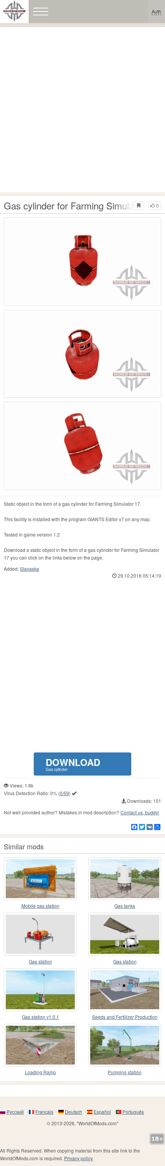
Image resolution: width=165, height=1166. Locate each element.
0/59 (64, 793)
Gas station (40, 961)
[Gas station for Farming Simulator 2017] (40, 934)
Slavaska (29, 568)
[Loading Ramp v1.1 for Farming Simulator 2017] (40, 1045)
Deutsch (73, 1111)
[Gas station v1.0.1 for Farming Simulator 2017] (40, 989)
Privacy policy (78, 1158)
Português (133, 1111)
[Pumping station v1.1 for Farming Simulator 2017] (124, 1045)
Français (44, 1111)
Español (102, 1111)
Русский (15, 1111)
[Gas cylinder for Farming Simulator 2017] (82, 262)
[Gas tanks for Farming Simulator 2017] (124, 878)
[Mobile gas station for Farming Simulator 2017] (40, 878)
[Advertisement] (82, 109)
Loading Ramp (40, 1072)
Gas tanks (124, 905)
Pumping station (125, 1072)
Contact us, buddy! (139, 812)
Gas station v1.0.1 (40, 1016)
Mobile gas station (40, 905)
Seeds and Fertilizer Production (125, 1016)
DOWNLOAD (73, 764)
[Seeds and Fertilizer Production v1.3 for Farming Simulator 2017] (124, 989)
